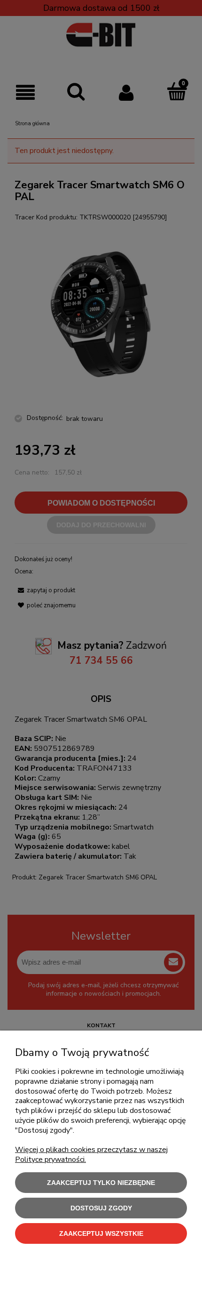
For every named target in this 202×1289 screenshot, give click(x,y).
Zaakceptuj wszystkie (101, 1233)
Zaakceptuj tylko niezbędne (101, 1182)
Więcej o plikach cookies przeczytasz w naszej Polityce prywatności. (91, 1154)
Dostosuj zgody (101, 1208)
